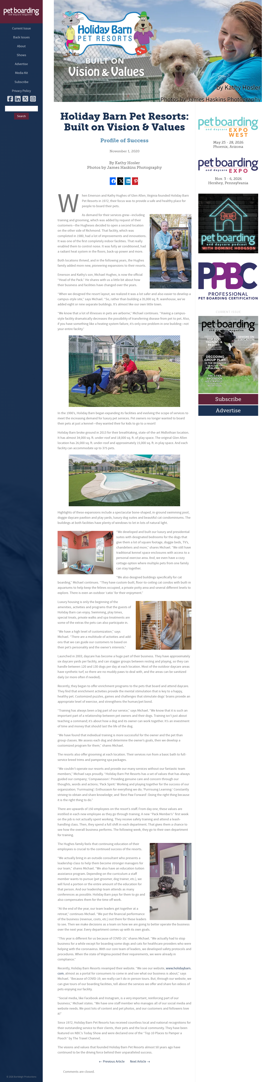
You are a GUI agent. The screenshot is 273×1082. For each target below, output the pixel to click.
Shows (21, 55)
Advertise (21, 64)
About (21, 46)
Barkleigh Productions (25, 1076)
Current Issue (21, 28)
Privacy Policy (21, 91)
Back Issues (21, 37)
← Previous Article (112, 1061)
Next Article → (140, 1061)
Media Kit (21, 73)
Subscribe (21, 82)
